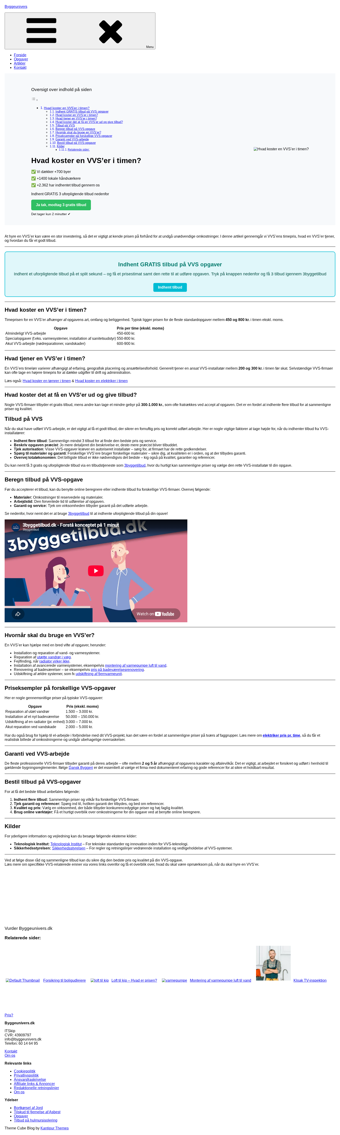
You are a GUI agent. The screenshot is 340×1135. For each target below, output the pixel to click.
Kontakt (20, 67)
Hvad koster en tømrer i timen (47, 381)
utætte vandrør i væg (54, 657)
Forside (20, 55)
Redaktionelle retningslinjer (36, 1088)
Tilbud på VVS (65, 125)
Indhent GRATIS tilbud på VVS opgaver (82, 111)
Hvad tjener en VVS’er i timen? (76, 118)
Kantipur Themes (54, 1128)
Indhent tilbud (170, 287)
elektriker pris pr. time (281, 735)
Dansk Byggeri (81, 768)
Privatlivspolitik (26, 1075)
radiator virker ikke (54, 661)
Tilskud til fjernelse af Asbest (37, 1112)
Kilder (61, 146)
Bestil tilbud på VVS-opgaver (76, 143)
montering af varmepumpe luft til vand (135, 665)
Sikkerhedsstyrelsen (68, 848)
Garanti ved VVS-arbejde (72, 139)
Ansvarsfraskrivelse (30, 1080)
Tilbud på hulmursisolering (35, 1120)
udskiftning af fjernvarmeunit (99, 674)
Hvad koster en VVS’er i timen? (67, 108)
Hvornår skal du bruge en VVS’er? (78, 132)
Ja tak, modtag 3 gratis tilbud (61, 205)
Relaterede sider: (79, 149)
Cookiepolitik (24, 1071)
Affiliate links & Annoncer (34, 1084)
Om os (10, 1055)
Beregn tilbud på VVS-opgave (75, 129)
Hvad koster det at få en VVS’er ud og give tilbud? (89, 122)
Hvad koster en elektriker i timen (101, 381)
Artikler (19, 63)
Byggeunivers (16, 7)
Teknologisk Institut (66, 844)
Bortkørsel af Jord (28, 1108)
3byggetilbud (134, 465)
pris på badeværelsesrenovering (117, 670)
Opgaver (21, 59)
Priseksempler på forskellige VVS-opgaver (84, 136)
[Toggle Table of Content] (34, 100)
